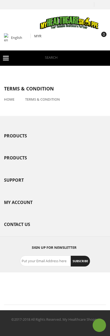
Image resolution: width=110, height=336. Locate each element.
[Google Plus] (55, 284)
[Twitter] (37, 284)
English (16, 37)
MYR (37, 36)
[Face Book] (19, 284)
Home (9, 99)
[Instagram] (72, 284)
